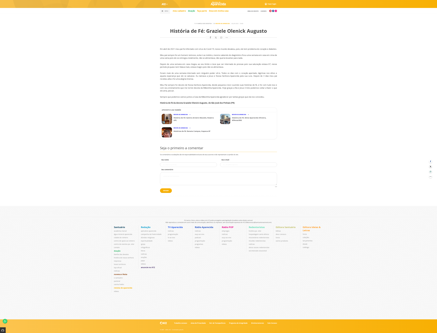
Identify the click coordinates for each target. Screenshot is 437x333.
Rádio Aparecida (204, 227)
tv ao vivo (171, 237)
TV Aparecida (175, 227)
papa (143, 261)
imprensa (117, 261)
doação (191, 11)
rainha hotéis (119, 284)
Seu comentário (167, 170)
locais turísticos (120, 264)
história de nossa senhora (124, 258)
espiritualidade (146, 241)
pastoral (117, 281)
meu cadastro (179, 11)
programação (173, 234)
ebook (305, 244)
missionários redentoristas (259, 237)
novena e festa (120, 274)
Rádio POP (228, 227)
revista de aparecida (123, 288)
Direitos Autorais (257, 323)
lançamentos (308, 241)
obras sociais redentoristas (259, 247)
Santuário (119, 227)
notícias (117, 271)
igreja (143, 244)
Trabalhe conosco (180, 323)
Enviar (166, 191)
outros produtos (282, 241)
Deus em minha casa (219, 11)
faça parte (202, 11)
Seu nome (165, 160)
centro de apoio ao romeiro (124, 241)
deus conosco (281, 234)
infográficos (145, 247)
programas (199, 244)
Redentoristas (257, 227)
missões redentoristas (257, 241)
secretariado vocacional (258, 251)
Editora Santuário (286, 227)
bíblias (278, 231)
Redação (145, 227)
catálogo (306, 247)
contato (264, 11)
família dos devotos (121, 254)
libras (143, 251)
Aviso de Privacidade (198, 323)
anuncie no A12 (148, 267)
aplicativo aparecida (148, 231)
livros (278, 237)
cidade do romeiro (121, 237)
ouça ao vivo (199, 234)
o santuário (118, 278)
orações (144, 257)
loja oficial (118, 267)
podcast (198, 237)
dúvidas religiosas (148, 237)
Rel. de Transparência (217, 323)
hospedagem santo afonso (259, 234)
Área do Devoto (253, 11)
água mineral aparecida (123, 234)
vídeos (116, 291)
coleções (306, 237)
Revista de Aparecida (223, 23)
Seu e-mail (225, 160)
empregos (225, 231)
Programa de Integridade (238, 323)
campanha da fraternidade (151, 234)
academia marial (120, 231)
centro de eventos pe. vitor (124, 244)
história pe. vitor (255, 231)
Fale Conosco (272, 323)
